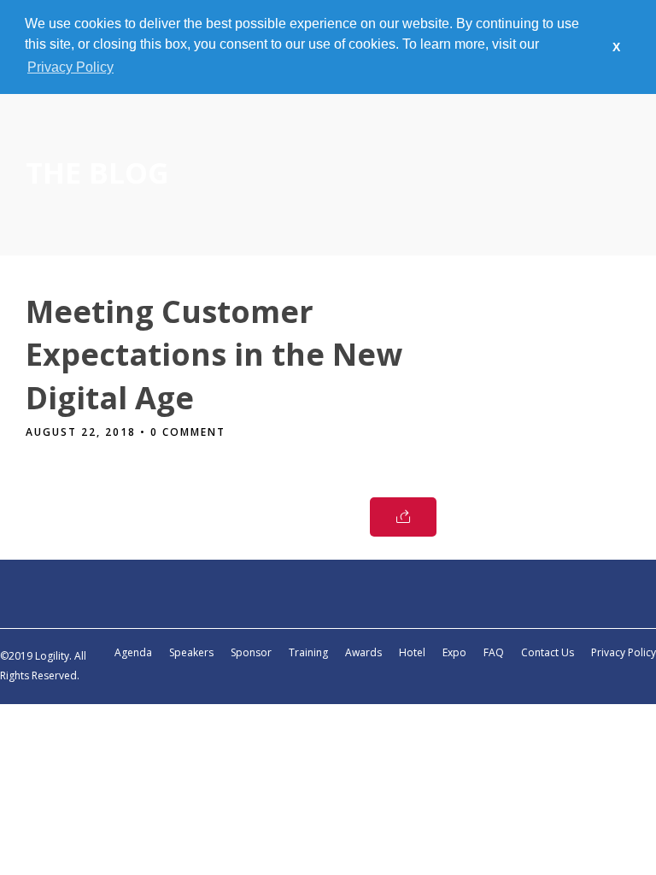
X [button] (616, 47)
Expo (454, 652)
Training (308, 652)
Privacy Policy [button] (70, 67)
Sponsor (251, 652)
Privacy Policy (623, 652)
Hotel (412, 652)
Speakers (191, 652)
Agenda (133, 652)
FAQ (493, 652)
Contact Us (547, 652)
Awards (363, 652)
